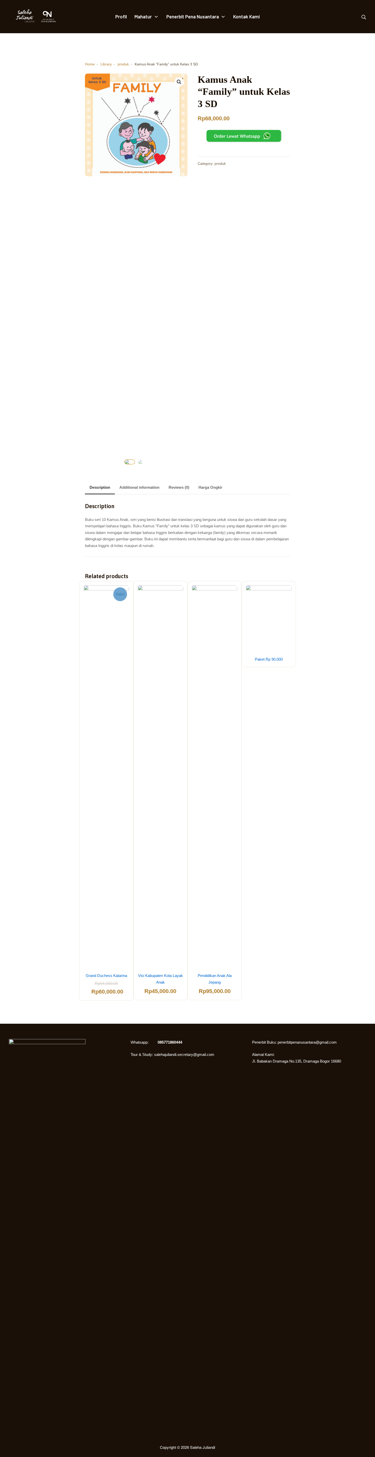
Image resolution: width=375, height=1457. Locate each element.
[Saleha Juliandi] (21, 16)
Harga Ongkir (210, 487)
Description (100, 487)
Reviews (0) (179, 487)
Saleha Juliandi (202, 1447)
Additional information (139, 487)
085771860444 (170, 1042)
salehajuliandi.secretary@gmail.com (184, 1054)
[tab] (100, 488)
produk (220, 163)
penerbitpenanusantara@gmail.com (307, 1042)
